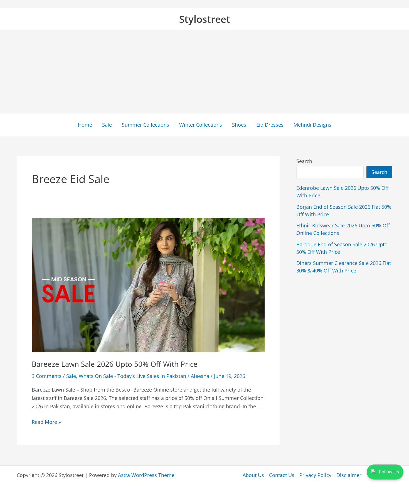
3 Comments (46, 376)
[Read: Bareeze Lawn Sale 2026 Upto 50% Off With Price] (148, 284)
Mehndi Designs (312, 124)
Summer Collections (145, 124)
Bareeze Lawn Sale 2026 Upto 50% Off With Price (115, 364)
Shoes (239, 124)
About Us (253, 475)
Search (304, 161)
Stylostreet (204, 19)
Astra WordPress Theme (146, 475)
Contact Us (281, 475)
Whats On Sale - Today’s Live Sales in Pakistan (132, 376)
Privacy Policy (315, 475)
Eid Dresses (270, 124)
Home (85, 124)
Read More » (46, 422)
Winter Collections (200, 124)
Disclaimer (348, 475)
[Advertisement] (204, 72)
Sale (107, 124)
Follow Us (389, 471)
